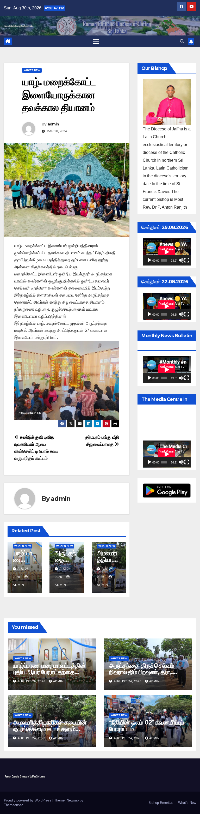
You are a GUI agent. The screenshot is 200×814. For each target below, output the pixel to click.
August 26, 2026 (32, 681)
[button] (182, 41)
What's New (32, 70)
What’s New (187, 803)
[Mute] (181, 260)
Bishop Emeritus (160, 803)
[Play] (149, 260)
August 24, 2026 (128, 681)
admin (53, 124)
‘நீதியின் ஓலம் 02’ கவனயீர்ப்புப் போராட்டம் (146, 726)
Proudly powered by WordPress (28, 800)
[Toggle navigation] (96, 41)
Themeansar (13, 805)
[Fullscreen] (186, 260)
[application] (167, 252)
